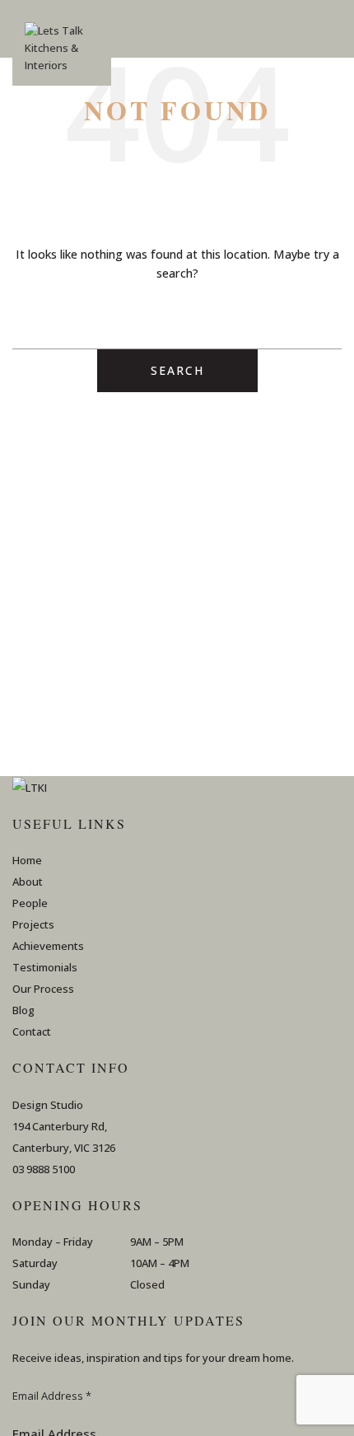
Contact (31, 1031)
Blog (23, 1010)
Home (27, 860)
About (27, 881)
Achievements (48, 945)
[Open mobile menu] (335, 28)
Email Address (51, 1395)
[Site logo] (61, 54)
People (30, 903)
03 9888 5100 (43, 1169)
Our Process (43, 988)
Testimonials (44, 967)
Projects (33, 924)
